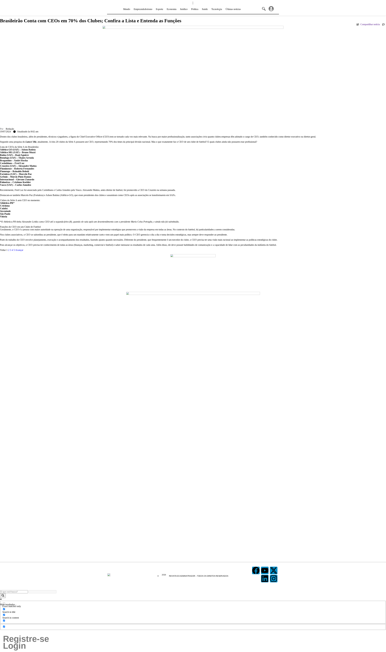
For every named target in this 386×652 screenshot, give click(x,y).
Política (194, 9)
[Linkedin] (265, 578)
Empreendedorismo (143, 9)
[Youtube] (265, 570)
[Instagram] (273, 578)
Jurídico (184, 9)
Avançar (19, 250)
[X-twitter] (273, 570)
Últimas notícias (233, 9)
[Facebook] (256, 570)
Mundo (126, 9)
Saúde (205, 9)
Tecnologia (216, 9)
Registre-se (26, 638)
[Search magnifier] (3, 595)
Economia (171, 9)
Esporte (159, 9)
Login (14, 645)
